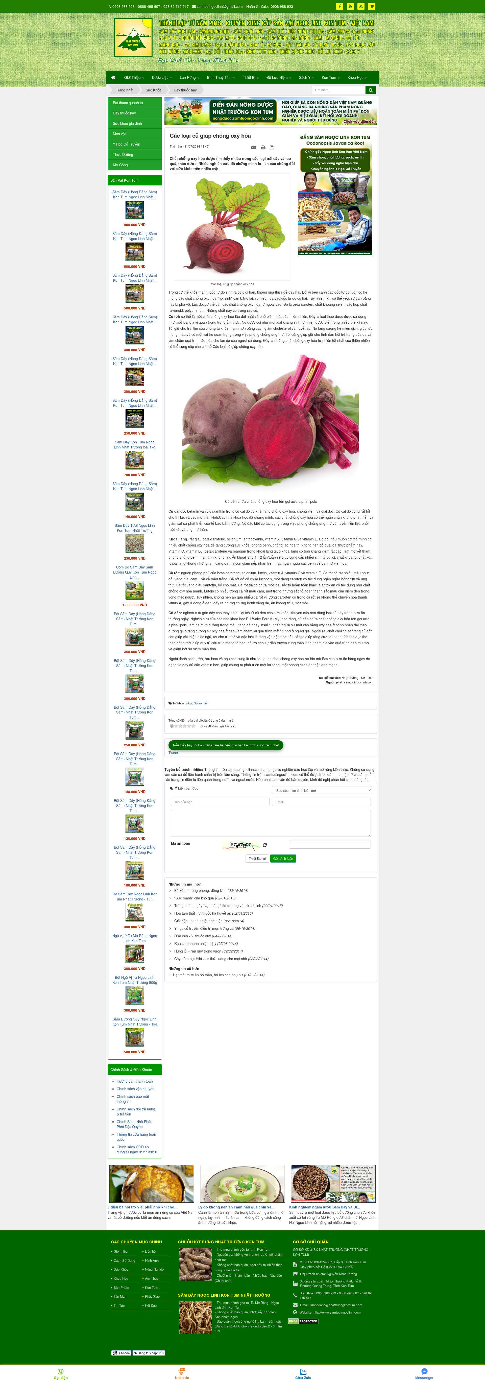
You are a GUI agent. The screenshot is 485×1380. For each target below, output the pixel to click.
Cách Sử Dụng (124, 1260)
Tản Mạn (120, 1296)
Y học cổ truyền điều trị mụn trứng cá (204, 928)
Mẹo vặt (119, 133)
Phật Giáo (152, 1296)
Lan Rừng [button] (188, 77)
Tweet (173, 752)
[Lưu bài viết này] (272, 147)
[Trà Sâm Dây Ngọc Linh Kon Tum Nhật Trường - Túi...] (135, 911)
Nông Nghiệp (154, 1269)
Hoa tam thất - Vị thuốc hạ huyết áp (202, 913)
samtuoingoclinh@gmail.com (220, 6)
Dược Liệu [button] (160, 77)
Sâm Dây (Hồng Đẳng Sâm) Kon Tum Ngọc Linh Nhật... (134, 194)
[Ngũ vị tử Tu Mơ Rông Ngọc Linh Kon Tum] (135, 953)
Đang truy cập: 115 (150, 1353)
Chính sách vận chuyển (135, 1088)
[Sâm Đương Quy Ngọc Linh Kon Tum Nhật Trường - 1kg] (135, 1036)
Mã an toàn (180, 843)
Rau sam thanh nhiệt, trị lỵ (195, 943)
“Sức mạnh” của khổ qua (194, 897)
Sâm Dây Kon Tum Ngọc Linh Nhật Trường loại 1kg (134, 444)
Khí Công (120, 164)
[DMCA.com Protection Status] (303, 1320)
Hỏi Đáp (151, 1305)
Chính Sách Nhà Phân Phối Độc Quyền (134, 1124)
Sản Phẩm (121, 1287)
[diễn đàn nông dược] (270, 110)
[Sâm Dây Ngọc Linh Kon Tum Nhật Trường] (196, 1318)
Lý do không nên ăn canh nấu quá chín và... (236, 1206)
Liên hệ (150, 1251)
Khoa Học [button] (356, 77)
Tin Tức (119, 1305)
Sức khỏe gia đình (127, 123)
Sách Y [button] (305, 77)
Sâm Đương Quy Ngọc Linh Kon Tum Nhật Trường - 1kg (134, 1021)
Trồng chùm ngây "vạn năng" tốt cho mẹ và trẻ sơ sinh (217, 905)
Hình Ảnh (152, 1260)
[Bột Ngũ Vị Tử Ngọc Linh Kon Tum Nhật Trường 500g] (135, 994)
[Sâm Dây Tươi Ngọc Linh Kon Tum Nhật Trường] (135, 542)
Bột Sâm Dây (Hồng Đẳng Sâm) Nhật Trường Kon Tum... (134, 618)
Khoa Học (121, 1278)
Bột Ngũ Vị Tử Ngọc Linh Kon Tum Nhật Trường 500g (134, 980)
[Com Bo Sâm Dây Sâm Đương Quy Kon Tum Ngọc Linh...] (135, 589)
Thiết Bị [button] (249, 77)
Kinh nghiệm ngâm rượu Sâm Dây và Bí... (324, 1206)
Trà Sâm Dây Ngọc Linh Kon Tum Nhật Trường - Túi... (134, 896)
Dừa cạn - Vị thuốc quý (192, 935)
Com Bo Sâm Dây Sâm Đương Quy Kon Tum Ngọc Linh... (134, 572)
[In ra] (263, 147)
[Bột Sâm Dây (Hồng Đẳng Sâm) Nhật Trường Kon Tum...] (135, 636)
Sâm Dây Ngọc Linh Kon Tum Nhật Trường (224, 1295)
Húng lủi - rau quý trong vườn (197, 951)
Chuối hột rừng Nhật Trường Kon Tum (221, 1242)
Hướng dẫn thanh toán (135, 1081)
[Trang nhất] (113, 77)
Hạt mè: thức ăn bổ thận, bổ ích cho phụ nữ (208, 974)
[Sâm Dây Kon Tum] (335, 192)
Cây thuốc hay (124, 112)
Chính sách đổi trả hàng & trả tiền (136, 1111)
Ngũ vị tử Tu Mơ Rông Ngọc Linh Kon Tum (134, 938)
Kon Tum (151, 1287)
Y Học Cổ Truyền (126, 144)
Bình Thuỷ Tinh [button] (220, 77)
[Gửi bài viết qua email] (254, 147)
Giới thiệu (121, 1251)
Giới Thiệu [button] (133, 77)
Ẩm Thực (152, 1278)
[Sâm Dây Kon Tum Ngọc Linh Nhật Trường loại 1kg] (135, 459)
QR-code (123, 1353)
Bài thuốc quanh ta (128, 102)
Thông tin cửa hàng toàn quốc (136, 1137)
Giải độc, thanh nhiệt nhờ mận (198, 920)
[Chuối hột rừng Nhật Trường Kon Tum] (196, 1264)
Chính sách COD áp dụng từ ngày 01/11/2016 (137, 1149)
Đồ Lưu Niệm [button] (277, 77)
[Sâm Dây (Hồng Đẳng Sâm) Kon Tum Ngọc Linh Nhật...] (135, 209)
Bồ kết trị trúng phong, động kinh (200, 890)
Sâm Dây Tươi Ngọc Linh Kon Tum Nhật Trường (135, 528)
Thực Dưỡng (123, 154)
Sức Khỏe (121, 1269)
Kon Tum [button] (329, 77)
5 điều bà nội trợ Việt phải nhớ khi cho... (142, 1206)
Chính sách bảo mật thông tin (133, 1099)
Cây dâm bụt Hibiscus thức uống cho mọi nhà (210, 958)
